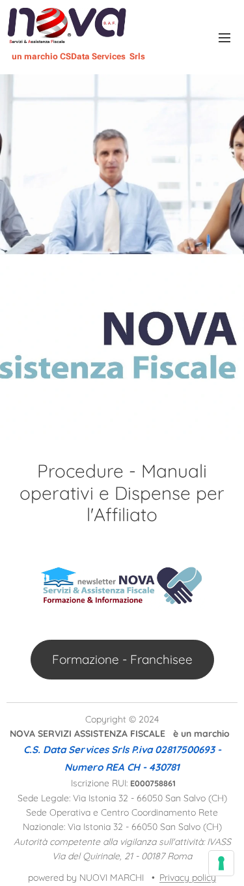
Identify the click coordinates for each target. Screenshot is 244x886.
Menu (224, 37)
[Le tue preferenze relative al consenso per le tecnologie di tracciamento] (221, 863)
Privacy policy (187, 877)
